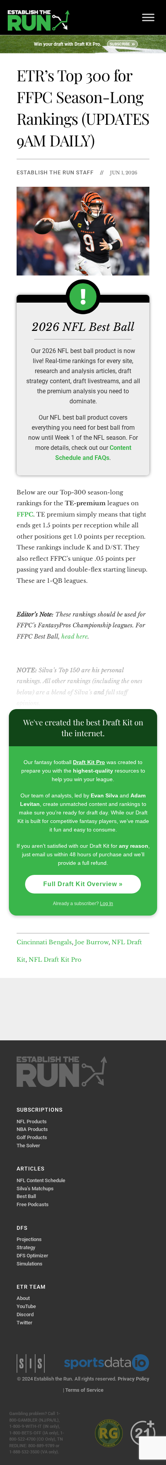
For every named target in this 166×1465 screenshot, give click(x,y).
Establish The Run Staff (55, 172)
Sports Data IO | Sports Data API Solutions (106, 1362)
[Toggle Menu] (148, 17)
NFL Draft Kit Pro (55, 959)
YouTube (26, 1306)
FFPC (25, 514)
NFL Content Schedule (41, 1180)
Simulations (29, 1264)
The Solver (28, 1145)
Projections (29, 1239)
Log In (106, 903)
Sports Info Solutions (31, 1363)
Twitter (24, 1323)
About (23, 1298)
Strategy (26, 1247)
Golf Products (32, 1137)
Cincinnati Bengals (44, 942)
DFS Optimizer (32, 1255)
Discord (25, 1314)
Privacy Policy (133, 1379)
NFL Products (32, 1121)
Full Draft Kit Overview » (83, 884)
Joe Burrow (91, 942)
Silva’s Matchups (35, 1188)
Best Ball (26, 1196)
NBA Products (32, 1129)
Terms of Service (84, 1390)
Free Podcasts (33, 1204)
